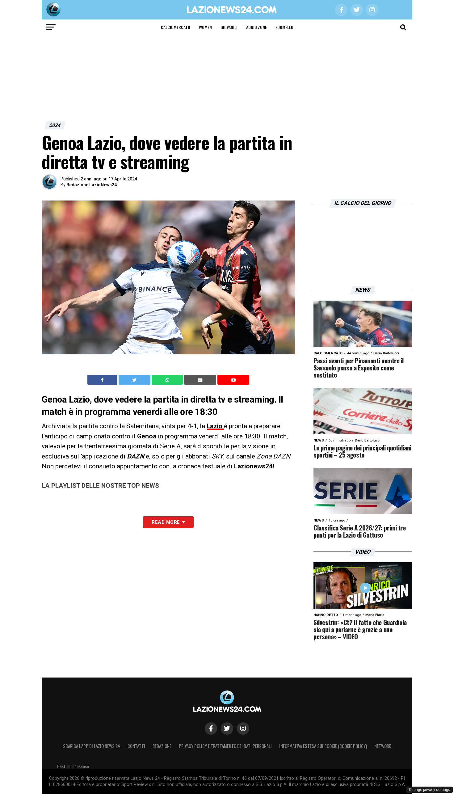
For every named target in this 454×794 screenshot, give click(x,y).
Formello (284, 27)
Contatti (136, 746)
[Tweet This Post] (135, 380)
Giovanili (229, 27)
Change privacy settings (429, 790)
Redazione (162, 746)
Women (205, 27)
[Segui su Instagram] (243, 728)
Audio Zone (256, 27)
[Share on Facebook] (103, 380)
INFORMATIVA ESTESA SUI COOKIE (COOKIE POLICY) (323, 746)
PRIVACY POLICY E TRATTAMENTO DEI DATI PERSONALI (225, 746)
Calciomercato (175, 27)
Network (382, 746)
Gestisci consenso (73, 766)
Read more (166, 522)
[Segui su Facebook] (211, 728)
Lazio (215, 426)
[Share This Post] (168, 380)
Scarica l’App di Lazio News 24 (91, 746)
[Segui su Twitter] (227, 728)
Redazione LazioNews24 (91, 184)
